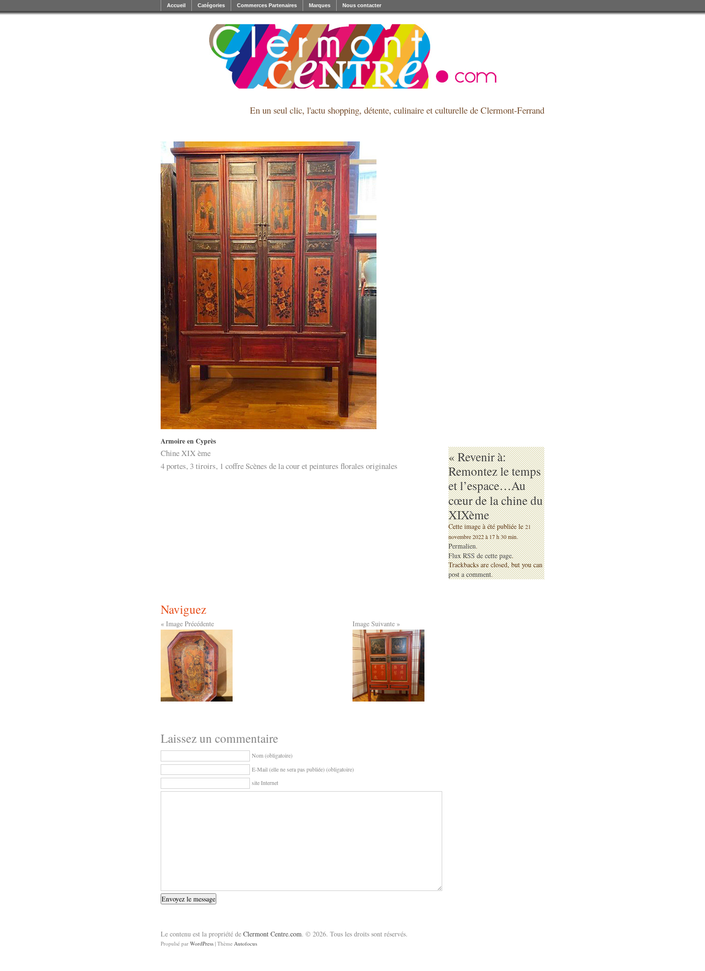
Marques (319, 5)
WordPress (201, 943)
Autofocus (245, 943)
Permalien (462, 545)
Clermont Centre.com (272, 933)
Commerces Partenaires (267, 5)
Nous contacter (361, 5)
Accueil (176, 5)
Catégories (211, 5)
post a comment (469, 574)
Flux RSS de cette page (480, 555)
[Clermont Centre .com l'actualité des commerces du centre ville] (352, 56)
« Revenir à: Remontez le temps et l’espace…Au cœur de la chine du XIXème (495, 485)
